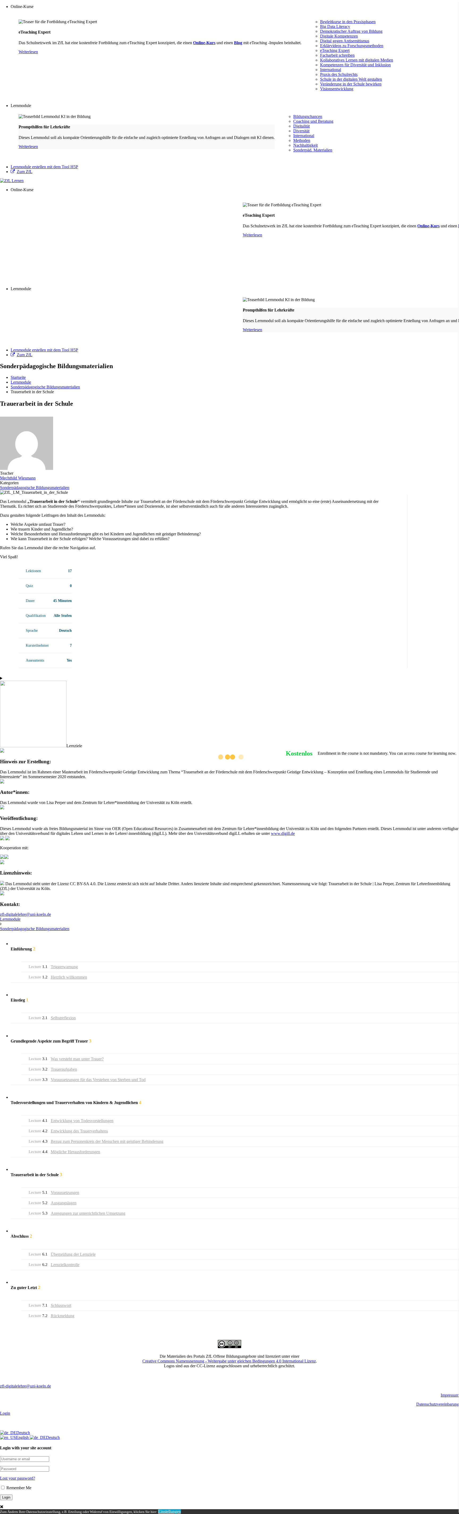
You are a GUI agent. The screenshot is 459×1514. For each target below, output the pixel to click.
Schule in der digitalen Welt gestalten (351, 79)
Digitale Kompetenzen (339, 36)
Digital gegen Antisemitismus (344, 41)
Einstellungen (169, 1511)
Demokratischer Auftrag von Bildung (351, 31)
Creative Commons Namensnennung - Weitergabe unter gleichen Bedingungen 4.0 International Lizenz (229, 1361)
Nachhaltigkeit (305, 145)
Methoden (301, 140)
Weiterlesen (28, 52)
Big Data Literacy (335, 26)
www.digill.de (283, 833)
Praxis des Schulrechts (339, 74)
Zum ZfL (24, 171)
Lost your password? (17, 1478)
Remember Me (18, 1488)
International (330, 69)
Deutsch (23, 1432)
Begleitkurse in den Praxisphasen (348, 21)
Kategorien (9, 483)
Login (5, 1413)
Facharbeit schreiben (337, 55)
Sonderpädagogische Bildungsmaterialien (34, 487)
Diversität (301, 131)
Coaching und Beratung (313, 121)
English (23, 1437)
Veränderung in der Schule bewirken (350, 84)
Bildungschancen (307, 116)
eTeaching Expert (335, 50)
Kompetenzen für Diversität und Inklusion (355, 65)
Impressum (450, 1395)
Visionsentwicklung (336, 89)
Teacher (6, 473)
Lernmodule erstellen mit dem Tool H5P (44, 167)
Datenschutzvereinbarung (437, 1404)
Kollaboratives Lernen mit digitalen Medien (356, 60)
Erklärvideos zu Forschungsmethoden (351, 45)
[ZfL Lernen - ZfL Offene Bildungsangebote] (12, 180)
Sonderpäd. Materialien (312, 150)
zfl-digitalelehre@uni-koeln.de (25, 914)
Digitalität (301, 126)
